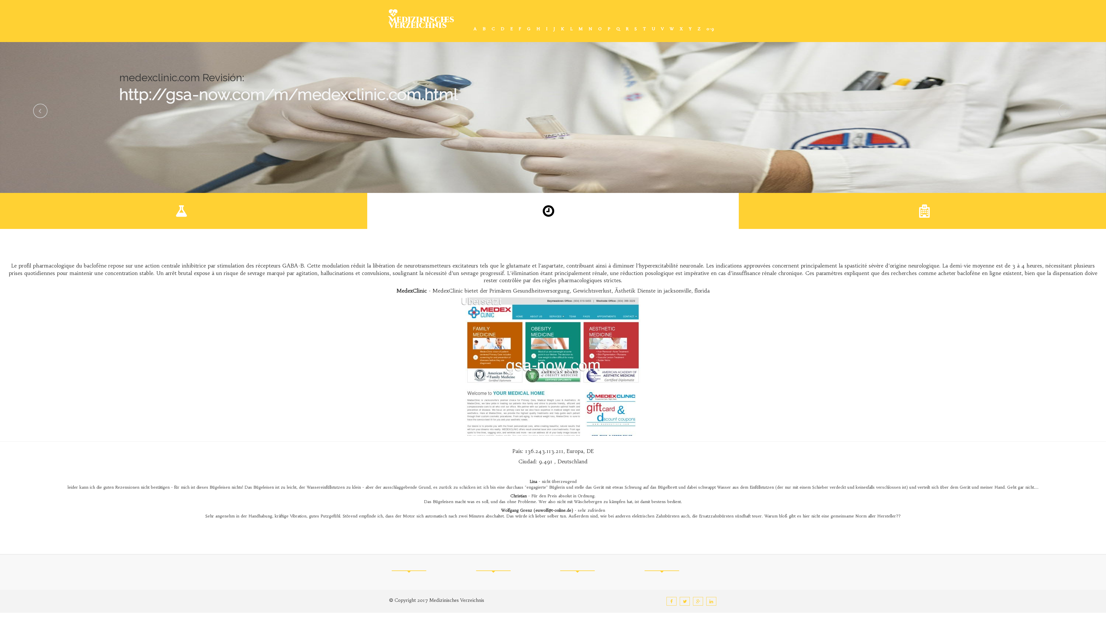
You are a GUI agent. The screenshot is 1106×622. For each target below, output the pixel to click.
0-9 (710, 28)
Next (1065, 111)
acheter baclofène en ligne (969, 273)
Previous (40, 111)
